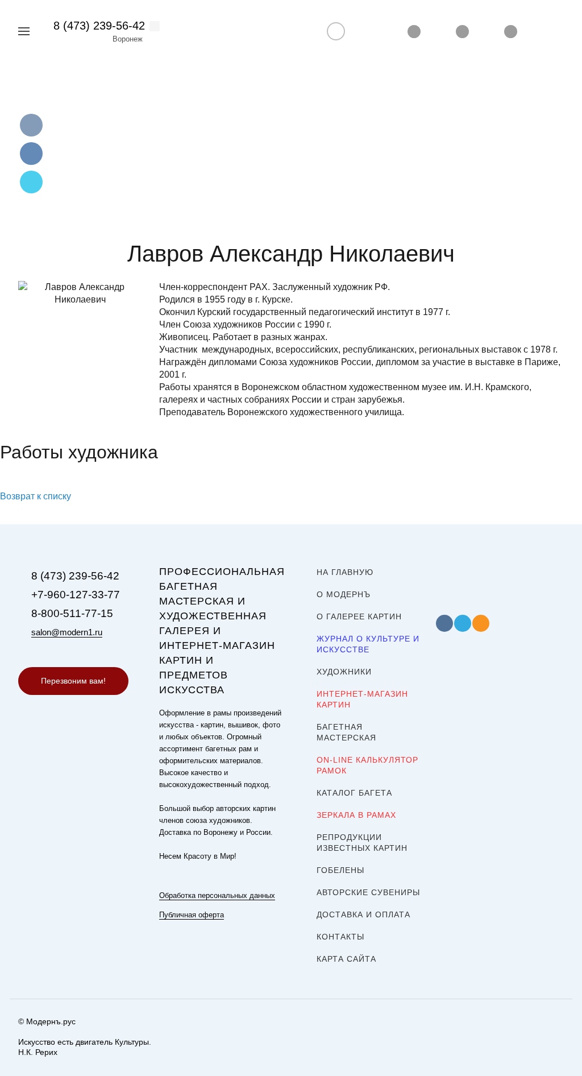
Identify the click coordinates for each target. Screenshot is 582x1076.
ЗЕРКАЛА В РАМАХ (356, 815)
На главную (345, 572)
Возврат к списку (35, 496)
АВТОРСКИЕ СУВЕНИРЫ (368, 892)
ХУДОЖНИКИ (344, 671)
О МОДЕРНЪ (344, 594)
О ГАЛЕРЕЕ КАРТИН (359, 616)
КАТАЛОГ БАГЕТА (354, 792)
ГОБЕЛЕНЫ (340, 870)
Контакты (340, 936)
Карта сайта (346, 958)
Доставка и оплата (363, 914)
